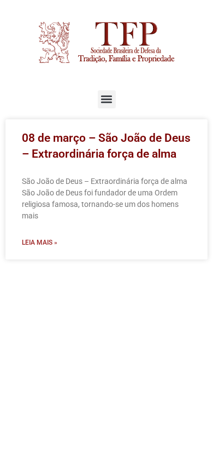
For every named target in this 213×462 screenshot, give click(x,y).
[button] (107, 99)
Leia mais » (39, 242)
